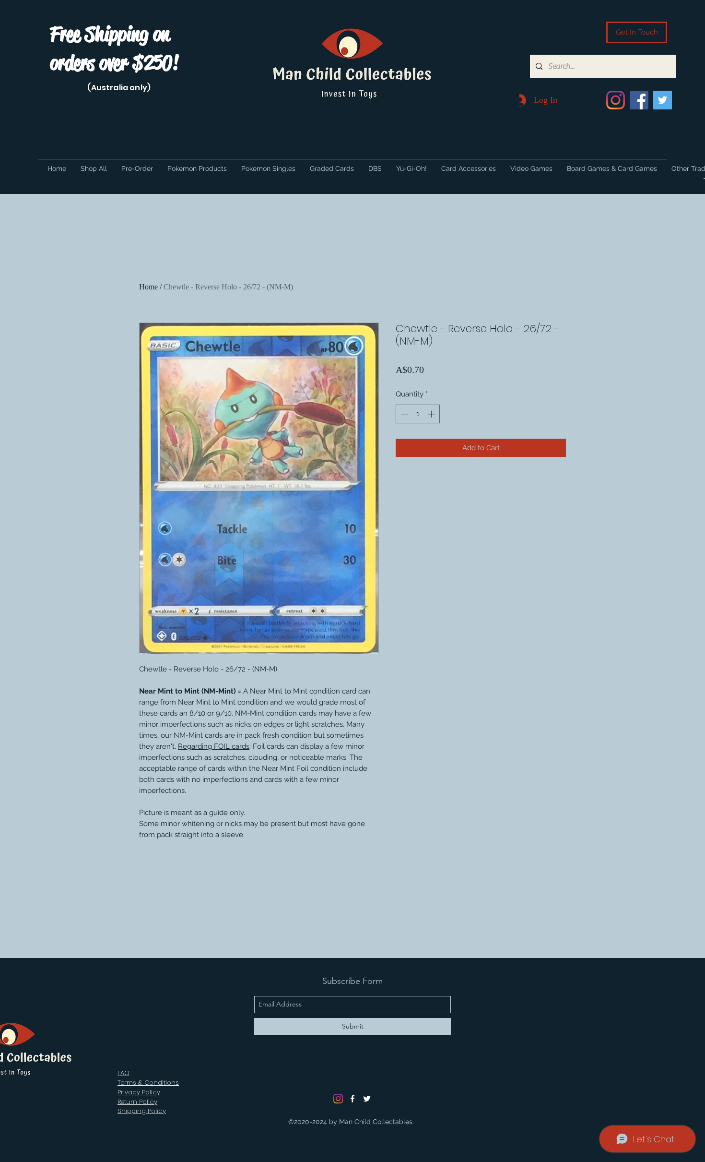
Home (148, 287)
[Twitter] (662, 100)
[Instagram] (615, 100)
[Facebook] (639, 100)
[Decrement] (403, 414)
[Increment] (432, 414)
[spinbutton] (418, 414)
